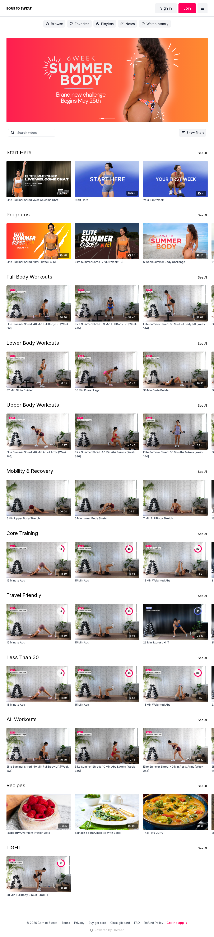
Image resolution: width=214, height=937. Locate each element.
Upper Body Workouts (32, 405)
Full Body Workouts (29, 277)
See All (203, 153)
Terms (65, 922)
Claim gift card (120, 922)
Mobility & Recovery (29, 471)
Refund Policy (153, 922)
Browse (57, 24)
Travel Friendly (23, 595)
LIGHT (13, 848)
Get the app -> (177, 922)
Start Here (18, 152)
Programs (18, 215)
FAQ (137, 922)
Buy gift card (97, 922)
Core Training (22, 533)
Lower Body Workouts (32, 343)
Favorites (82, 24)
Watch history (157, 24)
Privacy (79, 922)
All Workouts (21, 719)
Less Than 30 (22, 657)
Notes (130, 24)
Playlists (107, 24)
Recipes (15, 785)
